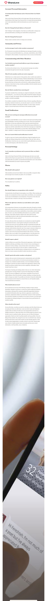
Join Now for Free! (38, 2)
